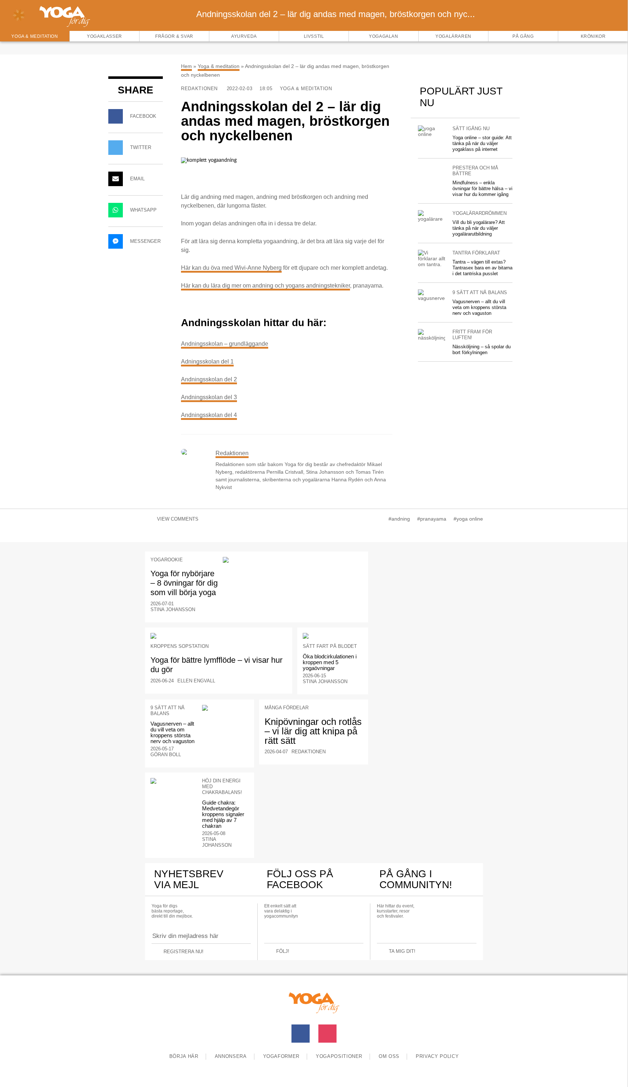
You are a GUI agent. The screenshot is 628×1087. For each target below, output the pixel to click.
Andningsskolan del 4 (209, 415)
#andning (399, 519)
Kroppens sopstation (179, 646)
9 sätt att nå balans (479, 292)
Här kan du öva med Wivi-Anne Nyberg (231, 268)
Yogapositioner (339, 1056)
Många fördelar (287, 707)
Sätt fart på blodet (330, 646)
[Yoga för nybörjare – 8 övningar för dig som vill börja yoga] (293, 560)
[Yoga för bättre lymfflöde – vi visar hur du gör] (218, 636)
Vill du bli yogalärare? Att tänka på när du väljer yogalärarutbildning (478, 228)
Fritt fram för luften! (472, 334)
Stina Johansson (172, 609)
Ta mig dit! (402, 951)
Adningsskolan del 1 (207, 361)
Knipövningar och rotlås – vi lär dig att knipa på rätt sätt (313, 731)
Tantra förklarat (476, 253)
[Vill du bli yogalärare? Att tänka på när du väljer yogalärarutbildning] (431, 216)
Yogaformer (281, 1056)
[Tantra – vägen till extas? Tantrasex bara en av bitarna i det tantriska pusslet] (431, 258)
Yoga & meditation (218, 66)
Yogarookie (166, 559)
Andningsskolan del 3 (209, 397)
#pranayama (431, 519)
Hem (186, 66)
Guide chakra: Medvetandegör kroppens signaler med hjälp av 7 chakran (223, 814)
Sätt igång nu (471, 128)
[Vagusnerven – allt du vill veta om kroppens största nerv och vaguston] (431, 295)
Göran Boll (165, 754)
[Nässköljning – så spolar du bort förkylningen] (431, 335)
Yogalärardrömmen (479, 213)
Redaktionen (200, 88)
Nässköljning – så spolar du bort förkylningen (481, 349)
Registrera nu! (184, 951)
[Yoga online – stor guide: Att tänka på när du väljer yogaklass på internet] (431, 131)
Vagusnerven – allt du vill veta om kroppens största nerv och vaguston (479, 307)
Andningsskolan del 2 (209, 379)
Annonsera (231, 1056)
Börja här (183, 1056)
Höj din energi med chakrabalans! (222, 786)
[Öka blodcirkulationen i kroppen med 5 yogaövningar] (333, 636)
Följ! (282, 951)
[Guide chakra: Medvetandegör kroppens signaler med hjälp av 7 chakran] (173, 781)
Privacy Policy (437, 1056)
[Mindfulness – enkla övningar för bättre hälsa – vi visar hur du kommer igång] (431, 168)
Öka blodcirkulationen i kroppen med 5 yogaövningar (330, 662)
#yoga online (468, 519)
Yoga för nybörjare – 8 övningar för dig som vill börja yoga (184, 583)
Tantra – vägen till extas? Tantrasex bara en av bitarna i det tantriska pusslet (482, 267)
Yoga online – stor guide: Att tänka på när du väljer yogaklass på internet (482, 143)
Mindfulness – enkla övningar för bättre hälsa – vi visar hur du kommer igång (482, 188)
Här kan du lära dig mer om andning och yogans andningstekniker (265, 285)
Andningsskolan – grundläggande (224, 344)
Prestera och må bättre (475, 170)
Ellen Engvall (196, 680)
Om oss (389, 1056)
